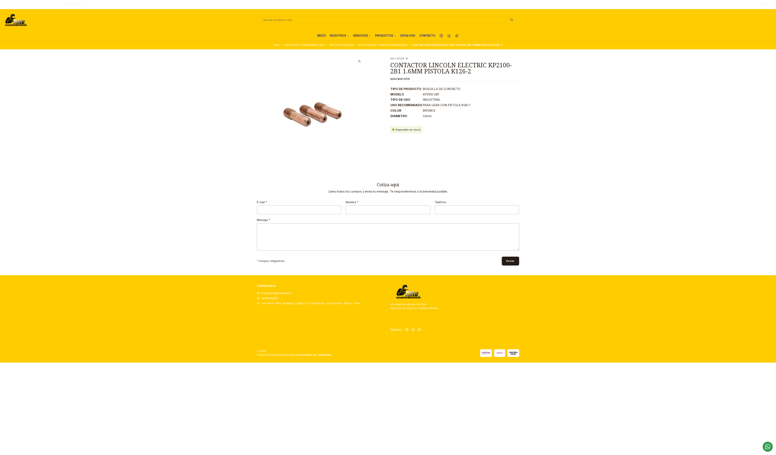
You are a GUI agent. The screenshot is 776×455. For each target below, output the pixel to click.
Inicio (277, 45)
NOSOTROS (338, 35)
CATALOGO (407, 35)
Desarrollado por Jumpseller (314, 354)
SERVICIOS (360, 35)
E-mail (262, 202)
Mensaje (263, 220)
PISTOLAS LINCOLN (341, 45)
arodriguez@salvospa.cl (276, 293)
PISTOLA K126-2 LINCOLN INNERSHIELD (382, 45)
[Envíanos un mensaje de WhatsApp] (768, 447)
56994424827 (270, 298)
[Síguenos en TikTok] (457, 36)
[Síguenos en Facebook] (449, 36)
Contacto (427, 35)
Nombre (352, 202)
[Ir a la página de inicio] (15, 20)
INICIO (321, 35)
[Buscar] (511, 20)
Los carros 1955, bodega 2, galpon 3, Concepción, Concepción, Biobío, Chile (310, 303)
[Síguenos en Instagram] (441, 36)
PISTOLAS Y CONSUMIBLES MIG (304, 45)
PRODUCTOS (384, 35)
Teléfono (440, 202)
